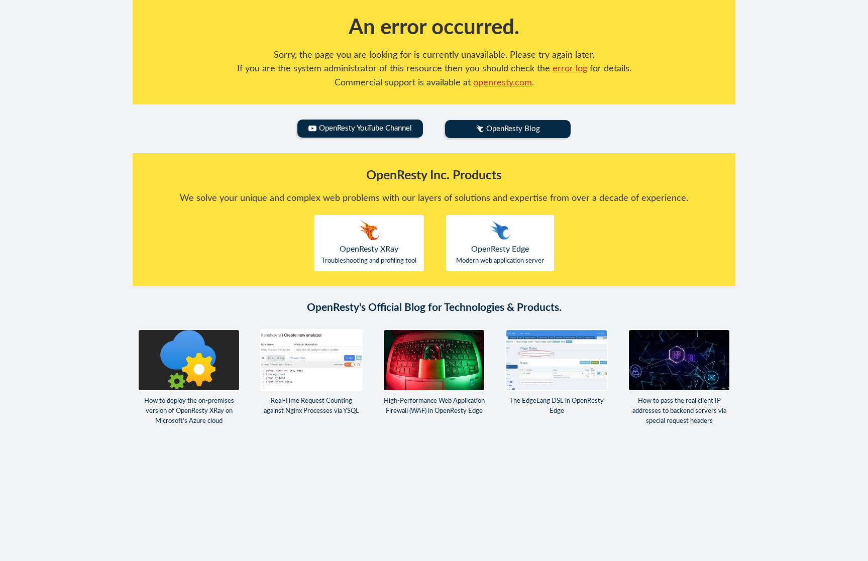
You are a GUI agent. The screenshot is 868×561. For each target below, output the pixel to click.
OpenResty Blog (513, 129)
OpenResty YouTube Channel (365, 128)
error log (570, 68)
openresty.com (502, 82)
